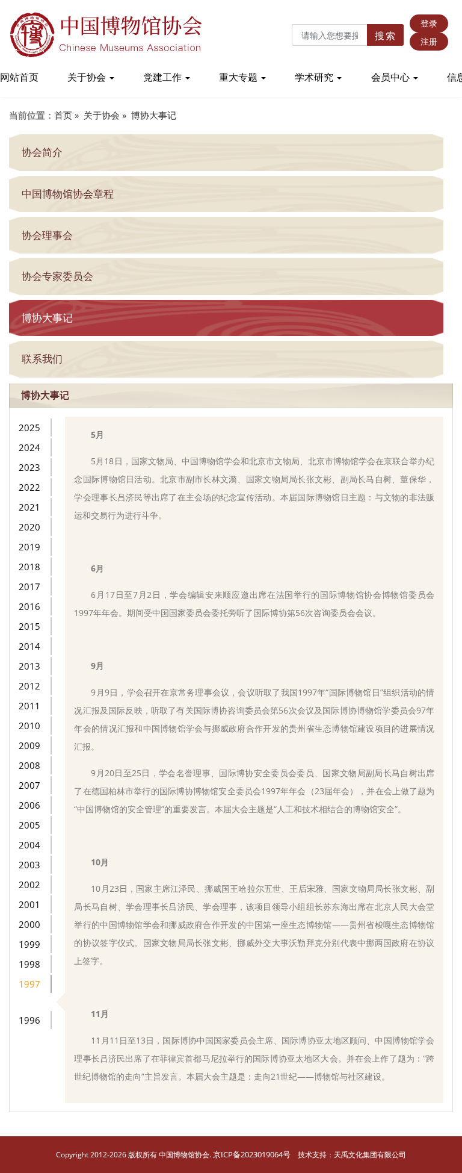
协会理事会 (47, 235)
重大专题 (239, 77)
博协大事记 (153, 115)
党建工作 (163, 77)
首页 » (66, 115)
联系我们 (42, 359)
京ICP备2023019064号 (252, 1154)
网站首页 (19, 77)
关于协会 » (105, 115)
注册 (428, 41)
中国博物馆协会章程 (68, 194)
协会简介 (42, 152)
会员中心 (391, 77)
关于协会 (87, 77)
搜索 (385, 35)
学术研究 (315, 77)
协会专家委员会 (57, 276)
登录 (428, 23)
